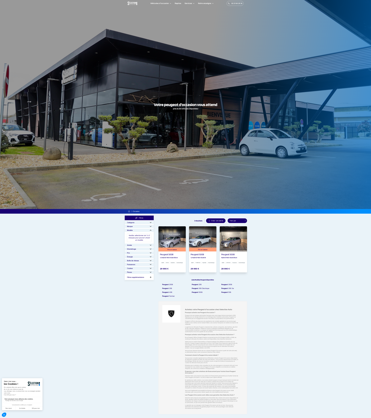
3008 (226, 284)
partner (168, 296)
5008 (197, 292)
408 (167, 292)
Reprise (178, 3)
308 (167, 288)
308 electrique (200, 288)
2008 (167, 284)
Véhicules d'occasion (159, 3)
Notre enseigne (204, 3)
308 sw (227, 288)
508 (226, 292)
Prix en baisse (172, 249)
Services (188, 3)
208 (197, 284)
